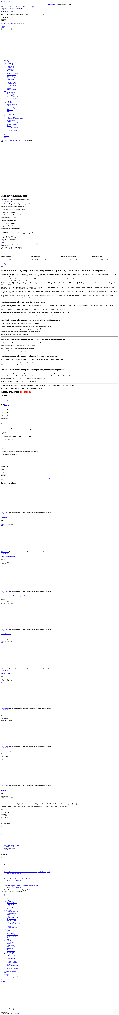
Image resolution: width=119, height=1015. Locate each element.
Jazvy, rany (10, 76)
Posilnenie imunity (12, 124)
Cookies (6, 849)
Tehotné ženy (10, 110)
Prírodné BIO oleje (12, 64)
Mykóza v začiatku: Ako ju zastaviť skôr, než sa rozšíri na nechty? (21, 885)
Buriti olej (4, 790)
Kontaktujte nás (50, 4)
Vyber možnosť (16, 1013)
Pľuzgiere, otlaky (11, 82)
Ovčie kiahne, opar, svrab (13, 79)
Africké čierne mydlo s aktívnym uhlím (13, 596)
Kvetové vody (10, 67)
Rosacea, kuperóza (12, 89)
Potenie (9, 126)
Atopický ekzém (11, 75)
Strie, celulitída (11, 108)
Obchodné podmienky (9, 846)
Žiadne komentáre (16, 873)
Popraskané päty (11, 83)
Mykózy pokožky (11, 78)
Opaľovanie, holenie (12, 107)
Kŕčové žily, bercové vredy (14, 123)
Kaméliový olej (6, 751)
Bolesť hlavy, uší (11, 117)
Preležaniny (10, 86)
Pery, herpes (10, 99)
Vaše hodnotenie (5, 454)
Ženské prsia (10, 114)
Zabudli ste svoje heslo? (7, 23)
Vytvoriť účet (9, 11)
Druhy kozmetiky (9, 140)
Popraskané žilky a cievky (13, 85)
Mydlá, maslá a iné (12, 70)
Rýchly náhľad (4, 514)
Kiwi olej (4, 713)
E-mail (3, 472)
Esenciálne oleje (11, 66)
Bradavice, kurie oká (12, 73)
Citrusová (6, 400)
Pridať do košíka (5, 245)
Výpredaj (47, 478)
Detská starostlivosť (12, 104)
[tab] (5, 264)
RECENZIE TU (25, 392)
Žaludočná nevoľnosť (12, 130)
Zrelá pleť (6, 405)
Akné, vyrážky (11, 92)
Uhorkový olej (5, 673)
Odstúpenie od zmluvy (9, 848)
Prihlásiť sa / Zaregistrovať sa (11, 977)
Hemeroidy (10, 121)
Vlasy (8, 111)
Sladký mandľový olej (8, 556)
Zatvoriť (3, 981)
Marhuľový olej (6, 634)
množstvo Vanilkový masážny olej (11, 244)
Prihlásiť (3, 20)
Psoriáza (9, 88)
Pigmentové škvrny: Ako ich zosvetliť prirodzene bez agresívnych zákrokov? (23, 878)
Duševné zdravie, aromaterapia (15, 118)
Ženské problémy (11, 112)
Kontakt (6, 851)
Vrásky (9, 101)
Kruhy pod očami (11, 95)
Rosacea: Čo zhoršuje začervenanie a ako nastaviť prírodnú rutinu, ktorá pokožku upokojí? (27, 872)
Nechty (9, 105)
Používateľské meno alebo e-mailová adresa (14, 14)
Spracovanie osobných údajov (11, 845)
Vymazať (3, 242)
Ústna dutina (10, 129)
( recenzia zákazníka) (6, 201)
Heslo (5, 17)
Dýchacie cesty (11, 120)
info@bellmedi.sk (5, 1)
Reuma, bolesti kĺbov (12, 127)
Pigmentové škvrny (12, 80)
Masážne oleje (10, 69)
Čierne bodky (10, 94)
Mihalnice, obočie (11, 98)
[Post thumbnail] (6, 870)
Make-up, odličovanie (12, 96)
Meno (3, 469)
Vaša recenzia (5, 466)
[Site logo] (10, 7)
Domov (3, 140)
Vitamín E (4, 517)
